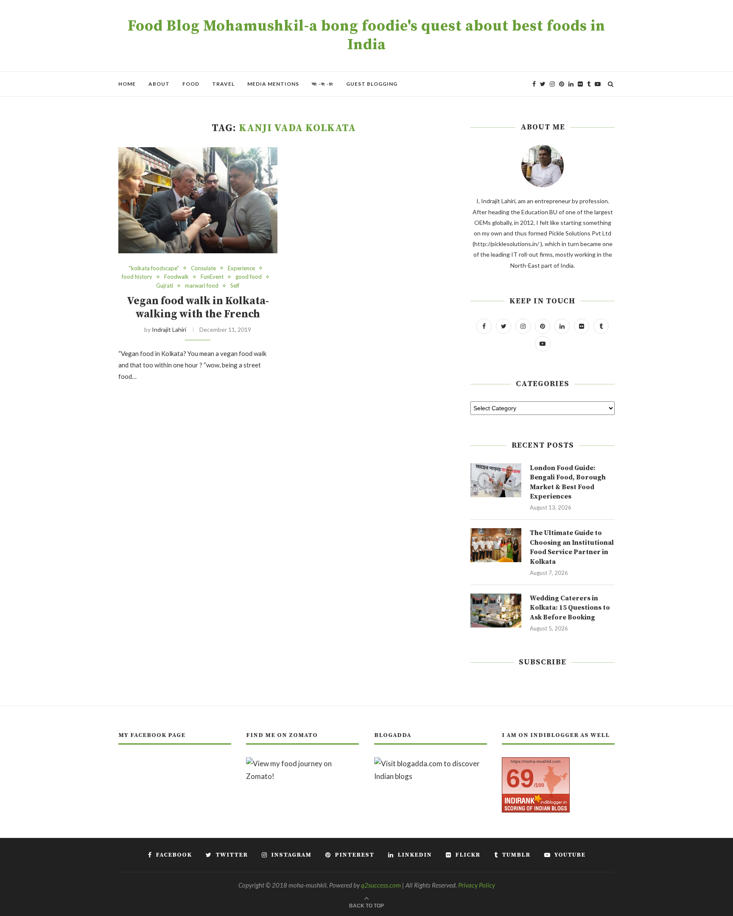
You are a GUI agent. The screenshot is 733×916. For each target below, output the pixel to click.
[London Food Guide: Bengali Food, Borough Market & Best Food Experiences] (495, 480)
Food (190, 84)
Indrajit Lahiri (169, 329)
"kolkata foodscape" (154, 268)
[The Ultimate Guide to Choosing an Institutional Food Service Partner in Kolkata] (495, 545)
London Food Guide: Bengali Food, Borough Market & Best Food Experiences (568, 482)
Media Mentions (273, 84)
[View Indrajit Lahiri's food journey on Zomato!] (302, 763)
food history (137, 277)
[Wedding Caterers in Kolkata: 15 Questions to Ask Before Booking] (495, 610)
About (159, 84)
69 (520, 778)
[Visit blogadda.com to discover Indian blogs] (430, 763)
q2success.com (381, 885)
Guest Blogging (371, 84)
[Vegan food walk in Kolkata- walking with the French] (197, 200)
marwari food (201, 286)
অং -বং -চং (322, 84)
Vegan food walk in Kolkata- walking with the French (198, 307)
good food (248, 277)
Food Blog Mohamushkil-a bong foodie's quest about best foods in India (366, 35)
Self (234, 286)
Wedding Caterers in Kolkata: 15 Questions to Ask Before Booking (570, 608)
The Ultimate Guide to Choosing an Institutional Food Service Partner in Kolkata (572, 547)
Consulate (203, 268)
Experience (241, 268)
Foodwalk (176, 277)
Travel (223, 84)
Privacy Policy (476, 885)
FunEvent (212, 277)
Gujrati (164, 286)
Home (127, 84)
